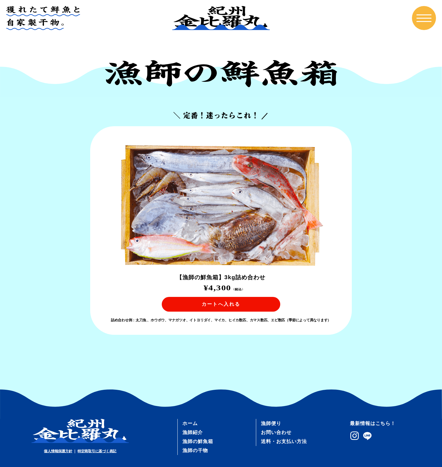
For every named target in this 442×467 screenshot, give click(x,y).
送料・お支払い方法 (284, 441)
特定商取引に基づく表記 (97, 451)
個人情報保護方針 (58, 451)
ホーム (190, 423)
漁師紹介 (193, 432)
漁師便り (271, 423)
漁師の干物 (195, 450)
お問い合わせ (276, 432)
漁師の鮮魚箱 (198, 441)
